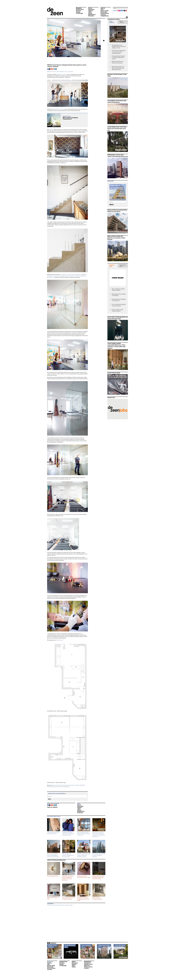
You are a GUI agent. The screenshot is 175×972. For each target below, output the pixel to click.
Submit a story (88, 964)
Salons (77, 785)
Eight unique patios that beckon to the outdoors (117, 62)
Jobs (102, 9)
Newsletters (92, 14)
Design (78, 12)
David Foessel (59, 640)
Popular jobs (111, 265)
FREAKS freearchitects (62, 74)
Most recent (122, 22)
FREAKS (82, 785)
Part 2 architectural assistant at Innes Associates (119, 305)
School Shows (105, 13)
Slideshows (67, 786)
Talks (90, 12)
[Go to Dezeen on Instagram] (120, 11)
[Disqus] (76, 923)
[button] (127, 17)
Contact (86, 968)
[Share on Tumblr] (56, 69)
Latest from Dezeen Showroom (56, 860)
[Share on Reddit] (53, 69)
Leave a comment (69, 71)
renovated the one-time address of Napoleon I (71, 274)
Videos (90, 13)
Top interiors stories (113, 19)
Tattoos (73, 785)
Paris (64, 785)
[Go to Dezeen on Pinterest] (118, 11)
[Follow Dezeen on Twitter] (125, 11)
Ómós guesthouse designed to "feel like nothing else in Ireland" (118, 57)
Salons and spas (51, 786)
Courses (103, 14)
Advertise (87, 965)
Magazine (79, 8)
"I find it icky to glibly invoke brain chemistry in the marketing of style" (118, 52)
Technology (79, 13)
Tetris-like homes (120, 945)
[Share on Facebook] (48, 69)
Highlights (53, 943)
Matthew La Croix (51, 71)
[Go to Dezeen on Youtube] (126, 11)
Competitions (105, 15)
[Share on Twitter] (49, 69)
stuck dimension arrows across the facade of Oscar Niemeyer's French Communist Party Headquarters (67, 276)
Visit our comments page (53, 905)
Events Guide (104, 10)
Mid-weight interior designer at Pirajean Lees (119, 300)
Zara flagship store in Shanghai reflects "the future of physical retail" (119, 46)
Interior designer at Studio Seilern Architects (118, 289)
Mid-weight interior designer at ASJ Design (119, 294)
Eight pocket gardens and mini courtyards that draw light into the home (118, 68)
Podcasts (91, 15)
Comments (87, 963)
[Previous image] (48, 40)
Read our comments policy (66, 905)
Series (90, 8)
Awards (103, 8)
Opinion (90, 10)
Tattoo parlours (59, 786)
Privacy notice (88, 966)
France (60, 785)
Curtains (68, 785)
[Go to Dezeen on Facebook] (123, 11)
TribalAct (51, 129)
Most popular (111, 22)
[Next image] (103, 40)
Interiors (78, 10)
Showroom (104, 12)
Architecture (80, 9)
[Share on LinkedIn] (54, 69)
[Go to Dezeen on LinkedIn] (121, 11)
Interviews (91, 9)
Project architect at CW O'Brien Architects (117, 310)
